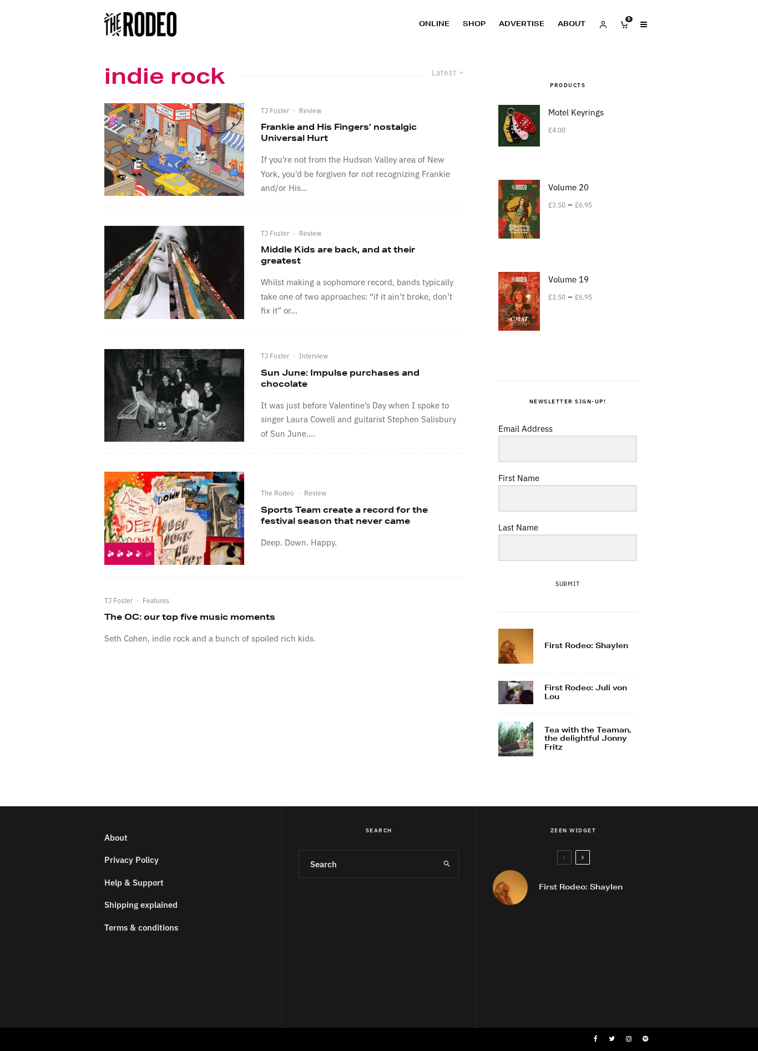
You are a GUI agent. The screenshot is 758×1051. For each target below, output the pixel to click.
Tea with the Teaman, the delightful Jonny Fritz (587, 739)
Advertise (521, 23)
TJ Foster (275, 110)
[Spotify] (645, 1038)
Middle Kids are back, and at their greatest (338, 255)
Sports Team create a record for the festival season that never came (344, 515)
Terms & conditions (141, 927)
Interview (313, 355)
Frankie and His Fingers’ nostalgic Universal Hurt (339, 132)
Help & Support (134, 882)
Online (434, 23)
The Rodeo (277, 492)
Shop (474, 23)
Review (310, 110)
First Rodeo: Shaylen (586, 645)
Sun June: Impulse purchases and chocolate (340, 378)
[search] (446, 864)
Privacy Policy (131, 859)
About (571, 23)
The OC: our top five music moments (189, 617)
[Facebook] (595, 1038)
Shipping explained (141, 904)
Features (156, 600)
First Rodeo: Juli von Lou (585, 692)
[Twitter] (611, 1038)
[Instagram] (628, 1038)
